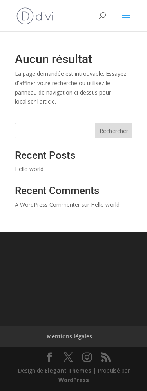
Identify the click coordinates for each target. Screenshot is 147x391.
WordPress (73, 380)
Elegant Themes (68, 370)
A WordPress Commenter (47, 204)
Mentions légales (69, 336)
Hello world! (30, 169)
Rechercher (114, 131)
